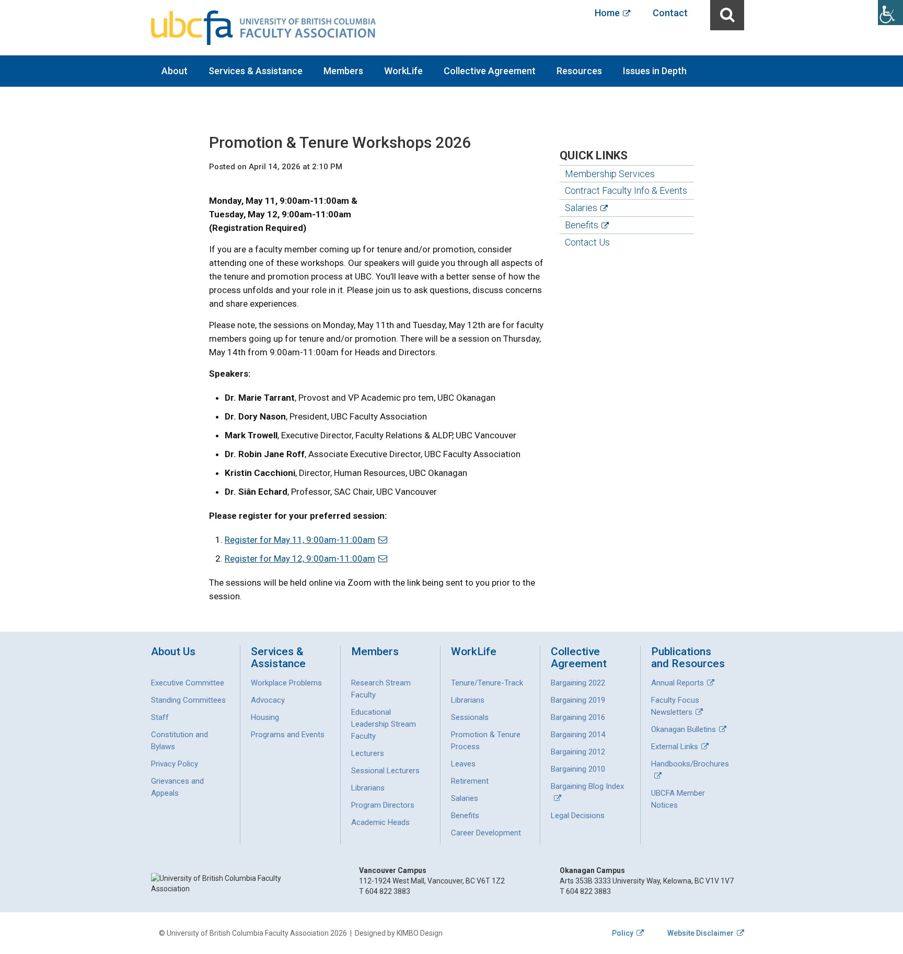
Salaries (581, 207)
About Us (173, 652)
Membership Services (610, 173)
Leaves (463, 764)
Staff (160, 717)
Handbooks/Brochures (690, 764)
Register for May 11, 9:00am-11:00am (300, 539)
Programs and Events (288, 734)
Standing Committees (188, 700)
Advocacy (268, 700)
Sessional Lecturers (385, 770)
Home (607, 12)
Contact (670, 12)
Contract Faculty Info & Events (626, 190)
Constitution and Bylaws (179, 740)
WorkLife (403, 70)
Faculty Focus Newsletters (675, 706)
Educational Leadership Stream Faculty (383, 724)
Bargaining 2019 (578, 700)
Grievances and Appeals (177, 787)
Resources (579, 70)
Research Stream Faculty (381, 689)
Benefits (581, 224)
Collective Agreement (490, 70)
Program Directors (382, 805)
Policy (622, 933)
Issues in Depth (655, 70)
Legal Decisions (578, 815)
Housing (265, 717)
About (174, 70)
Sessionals (470, 717)
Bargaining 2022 (578, 683)
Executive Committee (187, 683)
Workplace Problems (286, 683)
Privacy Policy (174, 764)
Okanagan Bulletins (683, 729)
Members (343, 70)
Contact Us (587, 242)
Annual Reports (677, 683)
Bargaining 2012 (578, 752)
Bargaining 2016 (578, 717)
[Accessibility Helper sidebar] (890, 12)
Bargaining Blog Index (587, 786)
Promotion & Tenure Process (485, 740)
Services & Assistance (256, 70)
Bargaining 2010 (578, 769)
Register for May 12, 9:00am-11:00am (300, 558)
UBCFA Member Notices (678, 799)
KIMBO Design (420, 933)
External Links (674, 746)
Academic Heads (380, 822)
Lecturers (367, 753)
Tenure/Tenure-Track (487, 683)
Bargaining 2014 (578, 734)
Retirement (470, 781)
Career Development (486, 832)
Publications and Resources (688, 658)
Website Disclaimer (700, 933)
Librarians (368, 788)
